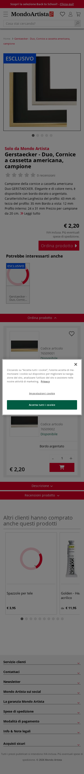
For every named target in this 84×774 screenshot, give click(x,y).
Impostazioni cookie (42, 393)
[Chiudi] (76, 364)
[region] (42, 387)
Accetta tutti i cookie (42, 404)
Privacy (45, 381)
